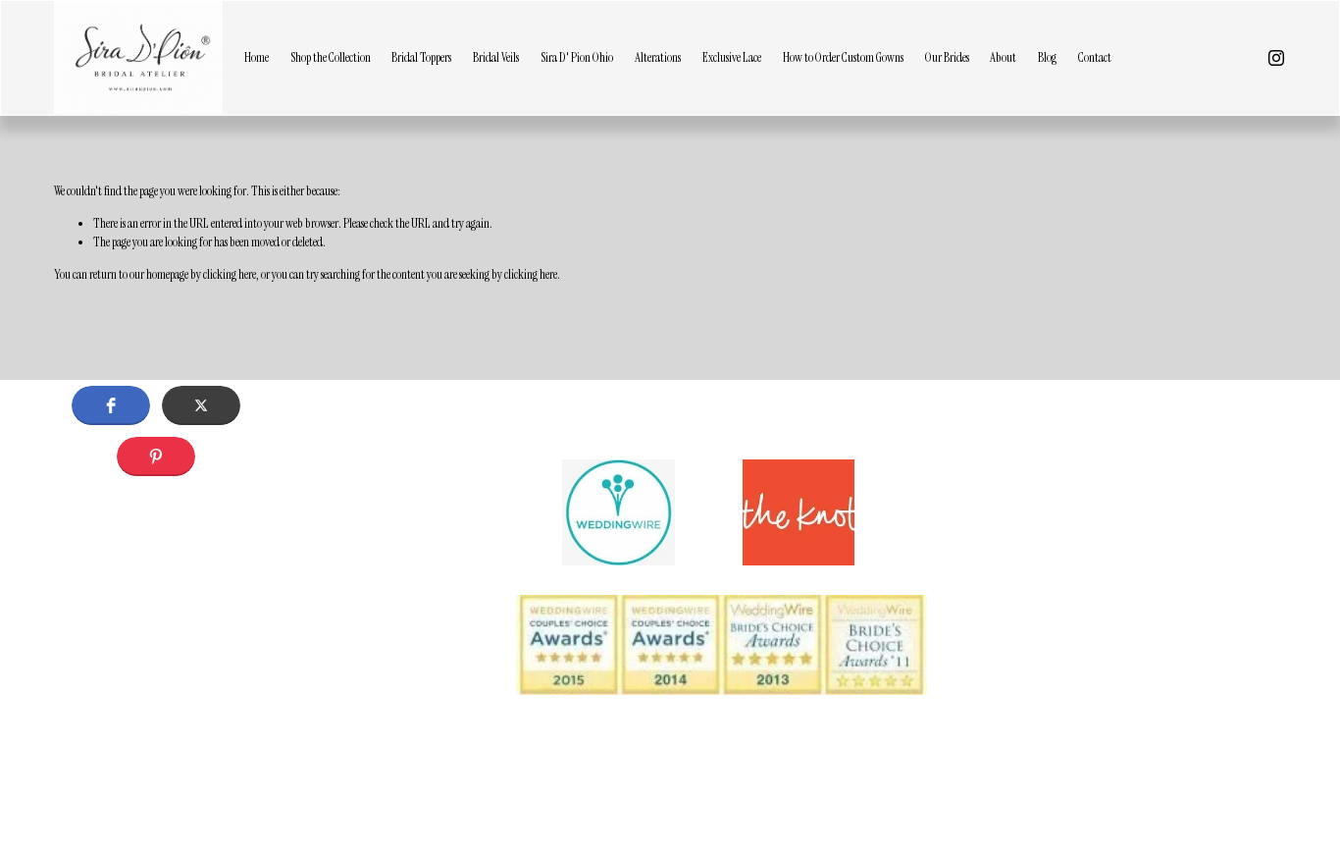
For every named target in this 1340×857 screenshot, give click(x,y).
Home (256, 57)
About (1003, 57)
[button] (111, 405)
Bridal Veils (496, 57)
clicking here (229, 274)
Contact (1094, 57)
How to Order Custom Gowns (843, 57)
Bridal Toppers (421, 57)
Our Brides (947, 57)
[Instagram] (1276, 58)
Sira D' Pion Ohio (577, 57)
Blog (1047, 57)
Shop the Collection (330, 57)
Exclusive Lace (731, 57)
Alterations (658, 57)
